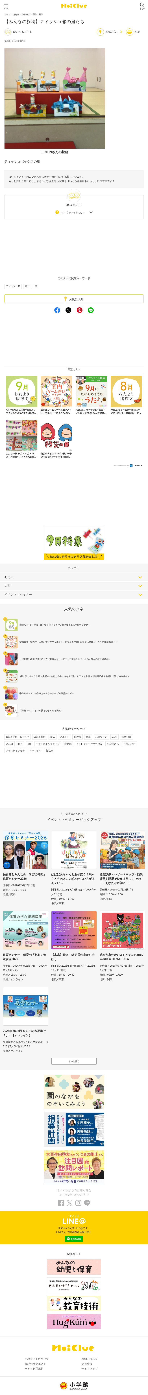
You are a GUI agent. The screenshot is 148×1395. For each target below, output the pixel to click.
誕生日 (49, 750)
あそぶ (9, 577)
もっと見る (74, 1061)
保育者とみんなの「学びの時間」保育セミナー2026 (24, 876)
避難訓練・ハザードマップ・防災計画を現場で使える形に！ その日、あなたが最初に (121, 879)
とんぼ (9, 743)
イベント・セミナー (18, 594)
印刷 (137, 31)
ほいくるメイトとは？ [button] (73, 212)
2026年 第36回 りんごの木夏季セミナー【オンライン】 (24, 1033)
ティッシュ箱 (13, 286)
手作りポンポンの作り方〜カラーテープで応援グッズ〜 (46, 693)
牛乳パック (129, 743)
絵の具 (77, 736)
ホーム (7, 14)
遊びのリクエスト (35, 1363)
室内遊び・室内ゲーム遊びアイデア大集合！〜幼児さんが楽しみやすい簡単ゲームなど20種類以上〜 (68, 642)
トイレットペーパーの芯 (89, 743)
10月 (20, 743)
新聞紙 (67, 743)
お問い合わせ (89, 1358)
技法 (52, 736)
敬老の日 (126, 736)
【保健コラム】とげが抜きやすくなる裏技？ (41, 710)
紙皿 (88, 736)
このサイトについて (37, 1358)
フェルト (64, 736)
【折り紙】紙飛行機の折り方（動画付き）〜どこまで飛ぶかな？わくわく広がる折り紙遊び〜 (64, 659)
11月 (114, 736)
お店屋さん (113, 743)
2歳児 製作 (39, 736)
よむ (7, 585)
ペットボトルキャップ (48, 743)
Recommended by (121, 466)
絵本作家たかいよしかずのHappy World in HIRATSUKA (121, 957)
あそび (16, 14)
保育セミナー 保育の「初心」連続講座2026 (24, 957)
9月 (29, 743)
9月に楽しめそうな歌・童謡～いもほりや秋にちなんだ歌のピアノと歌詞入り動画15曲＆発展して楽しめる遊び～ (74, 676)
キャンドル (35, 750)
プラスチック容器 (15, 750)
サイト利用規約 (34, 1368)
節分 (27, 286)
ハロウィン (101, 736)
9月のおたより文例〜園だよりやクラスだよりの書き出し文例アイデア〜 (54, 625)
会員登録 (86, 1363)
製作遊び (26, 14)
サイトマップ (89, 1368)
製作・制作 (38, 14)
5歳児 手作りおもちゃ (17, 736)
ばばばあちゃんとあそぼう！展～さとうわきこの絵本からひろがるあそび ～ (73, 879)
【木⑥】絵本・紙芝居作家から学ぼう (73, 957)
